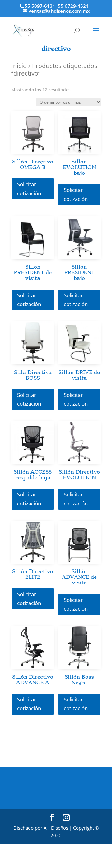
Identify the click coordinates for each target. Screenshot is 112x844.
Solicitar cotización (29, 189)
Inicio (19, 65)
